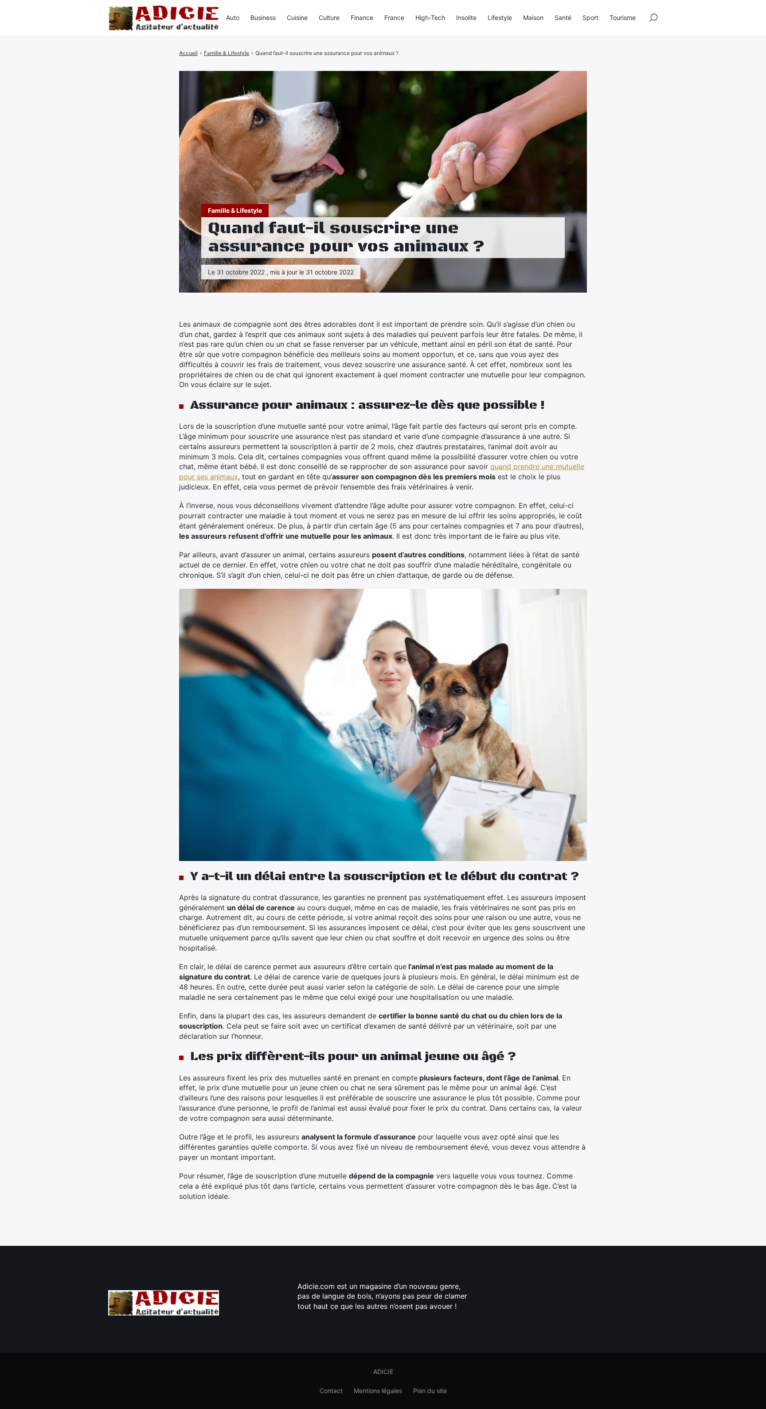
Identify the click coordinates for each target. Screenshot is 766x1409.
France (394, 17)
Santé (563, 17)
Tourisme (623, 17)
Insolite (466, 17)
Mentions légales (378, 1390)
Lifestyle (500, 17)
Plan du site (430, 1390)
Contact (331, 1390)
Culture (329, 17)
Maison (533, 17)
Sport (590, 17)
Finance (362, 17)
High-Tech (430, 17)
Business (263, 17)
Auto (232, 17)
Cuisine (297, 17)
